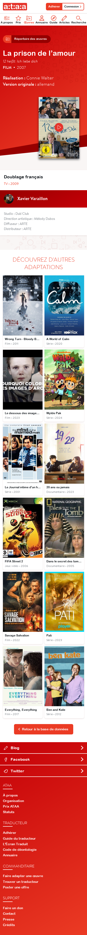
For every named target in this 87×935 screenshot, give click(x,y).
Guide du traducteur (19, 838)
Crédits (9, 925)
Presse (8, 919)
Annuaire (42, 22)
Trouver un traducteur (20, 882)
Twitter (17, 771)
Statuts (8, 812)
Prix (18, 22)
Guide (54, 22)
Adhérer (54, 6)
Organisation (13, 801)
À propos (7, 22)
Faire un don (13, 908)
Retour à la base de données (45, 729)
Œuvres (29, 22)
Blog (14, 748)
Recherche (78, 22)
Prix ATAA (11, 806)
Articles (64, 22)
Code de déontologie (19, 849)
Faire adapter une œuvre (23, 876)
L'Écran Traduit (15, 844)
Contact (9, 913)
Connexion (71, 6)
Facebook (20, 759)
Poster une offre (16, 887)
